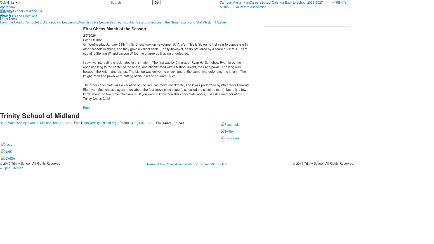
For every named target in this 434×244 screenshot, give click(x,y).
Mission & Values (215, 22)
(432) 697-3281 (142, 122)
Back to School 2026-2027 (304, 2)
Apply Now (7, 7)
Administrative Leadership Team (101, 22)
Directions (183, 164)
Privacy (171, 164)
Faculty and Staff (191, 22)
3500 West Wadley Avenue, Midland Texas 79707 (35, 122)
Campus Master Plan (235, 2)
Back (86, 107)
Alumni (224, 7)
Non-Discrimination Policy (208, 164)
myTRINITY (338, 2)
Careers (255, 2)
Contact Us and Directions (18, 16)
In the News (170, 22)
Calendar (6, 11)
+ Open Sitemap (11, 168)
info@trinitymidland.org (100, 122)
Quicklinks (7, 2)
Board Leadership (65, 22)
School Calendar (273, 2)
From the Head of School (18, 22)
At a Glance (44, 22)
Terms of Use (156, 164)
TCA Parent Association (250, 7)
